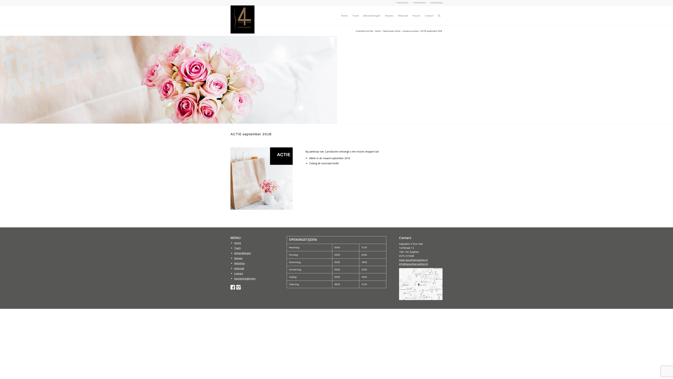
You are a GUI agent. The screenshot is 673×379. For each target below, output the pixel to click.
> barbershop (436, 2)
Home (237, 243)
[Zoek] (439, 15)
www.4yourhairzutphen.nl (413, 260)
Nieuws (238, 258)
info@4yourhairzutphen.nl (413, 264)
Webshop (239, 263)
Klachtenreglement (245, 278)
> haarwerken (419, 2)
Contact (238, 273)
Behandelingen (242, 253)
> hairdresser (402, 2)
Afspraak (239, 268)
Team (237, 248)
